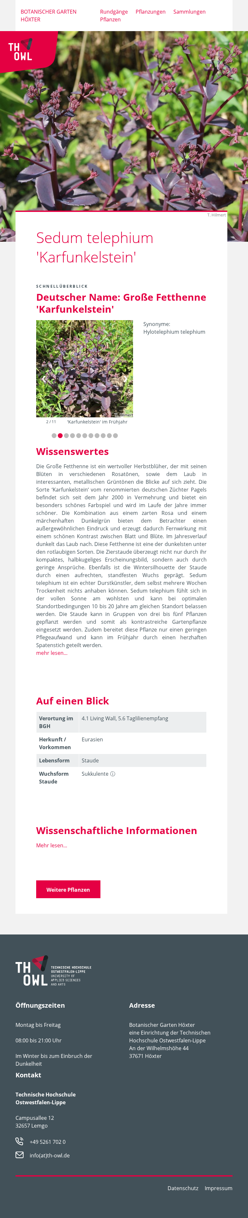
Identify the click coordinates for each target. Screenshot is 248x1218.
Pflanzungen (151, 11)
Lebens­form (54, 760)
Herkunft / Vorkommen (55, 743)
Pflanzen (110, 19)
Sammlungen (189, 11)
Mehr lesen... (51, 845)
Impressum (218, 1188)
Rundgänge (114, 11)
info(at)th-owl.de (50, 1155)
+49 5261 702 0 (48, 1141)
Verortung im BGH (56, 722)
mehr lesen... (51, 652)
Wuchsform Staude (54, 777)
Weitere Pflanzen (68, 889)
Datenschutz (183, 1188)
